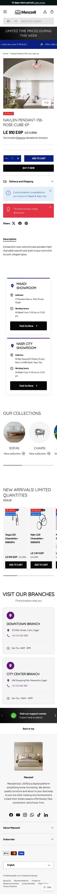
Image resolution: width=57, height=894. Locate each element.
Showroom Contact (11, 883)
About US (7, 880)
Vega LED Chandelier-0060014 (12, 538)
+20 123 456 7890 (20, 635)
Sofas (14, 448)
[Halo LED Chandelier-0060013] (41, 519)
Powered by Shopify (29, 875)
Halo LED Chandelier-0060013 (37, 538)
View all (7, 499)
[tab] (9, 238)
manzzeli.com (14, 875)
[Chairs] (40, 432)
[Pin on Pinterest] (26, 223)
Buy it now (29, 168)
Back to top (28, 728)
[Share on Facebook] (20, 223)
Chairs (39, 448)
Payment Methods (21, 880)
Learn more (40, 2)
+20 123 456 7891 (20, 685)
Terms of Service (10, 886)
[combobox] (28, 21)
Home (5, 53)
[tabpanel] (28, 250)
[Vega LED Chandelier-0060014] (16, 519)
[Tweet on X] (13, 223)
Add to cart (39, 158)
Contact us (36, 880)
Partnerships (43, 883)
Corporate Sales (28, 883)
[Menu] (5, 11)
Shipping (20, 137)
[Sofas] (14, 432)
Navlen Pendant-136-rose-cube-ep (25, 53)
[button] (51, 11)
